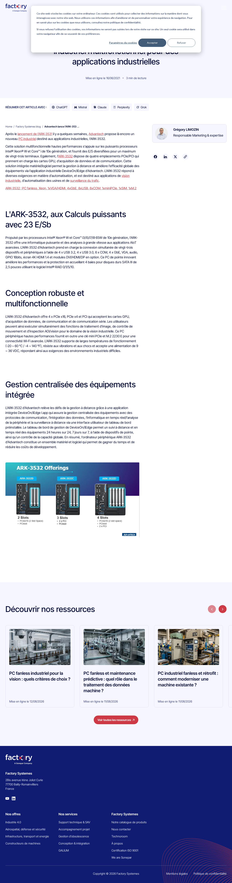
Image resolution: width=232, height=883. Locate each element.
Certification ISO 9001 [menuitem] (124, 850)
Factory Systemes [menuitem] (124, 814)
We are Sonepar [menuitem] (121, 857)
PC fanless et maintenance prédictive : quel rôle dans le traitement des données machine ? (110, 682)
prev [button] (212, 609)
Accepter (152, 42)
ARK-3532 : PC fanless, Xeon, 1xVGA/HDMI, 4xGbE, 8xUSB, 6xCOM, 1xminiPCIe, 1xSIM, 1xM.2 (70, 188)
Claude (102, 107)
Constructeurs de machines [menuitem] (22, 843)
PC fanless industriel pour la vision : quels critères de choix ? (39, 676)
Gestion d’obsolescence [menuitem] (74, 836)
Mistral (82, 107)
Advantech (96, 134)
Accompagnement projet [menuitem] (74, 829)
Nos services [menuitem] (68, 814)
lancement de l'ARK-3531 (35, 134)
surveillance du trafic (84, 181)
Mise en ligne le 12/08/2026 (26, 701)
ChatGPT (62, 107)
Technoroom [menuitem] (119, 836)
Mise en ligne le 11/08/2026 (101, 701)
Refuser (181, 42)
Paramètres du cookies (123, 42)
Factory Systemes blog (28, 126)
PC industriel (27, 139)
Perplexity (123, 107)
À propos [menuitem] (117, 843)
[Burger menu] (224, 8)
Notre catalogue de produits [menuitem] (129, 822)
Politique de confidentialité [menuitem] (210, 873)
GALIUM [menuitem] (64, 850)
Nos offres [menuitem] (12, 814)
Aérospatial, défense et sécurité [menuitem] (25, 829)
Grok (144, 107)
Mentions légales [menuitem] (177, 873)
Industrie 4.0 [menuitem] (13, 822)
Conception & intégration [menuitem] (74, 843)
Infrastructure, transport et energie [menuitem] (27, 836)
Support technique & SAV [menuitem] (74, 822)
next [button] (223, 609)
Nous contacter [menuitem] (121, 829)
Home (8, 126)
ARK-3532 (65, 156)
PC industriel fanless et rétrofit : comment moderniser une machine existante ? (188, 679)
